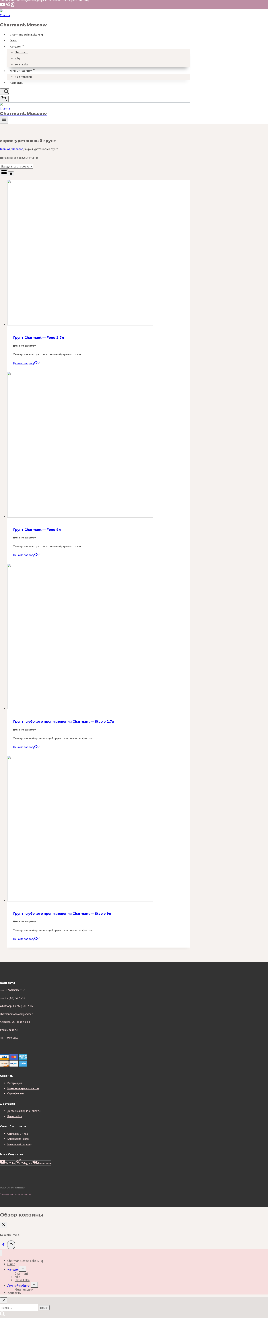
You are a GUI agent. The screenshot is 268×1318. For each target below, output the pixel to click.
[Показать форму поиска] (4, 91)
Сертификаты (15, 1093)
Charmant (21, 52)
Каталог (13, 1269)
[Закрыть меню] (1, 1253)
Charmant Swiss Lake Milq (26, 34)
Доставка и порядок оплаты (23, 1111)
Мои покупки (23, 76)
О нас (13, 40)
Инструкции (14, 1083)
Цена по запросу (23, 363)
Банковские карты (18, 1139)
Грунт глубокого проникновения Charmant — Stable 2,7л (63, 722)
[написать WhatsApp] (13, 6)
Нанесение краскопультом (23, 1088)
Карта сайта (14, 1116)
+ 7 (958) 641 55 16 (23, 1006)
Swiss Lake (21, 64)
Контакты (16, 82)
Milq (17, 58)
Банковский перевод (19, 1144)
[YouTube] (2, 6)
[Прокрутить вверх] (3, 1245)
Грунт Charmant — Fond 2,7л (38, 338)
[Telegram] (8, 6)
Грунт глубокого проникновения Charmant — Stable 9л (62, 914)
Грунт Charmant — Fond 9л (37, 530)
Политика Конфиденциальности (15, 1194)
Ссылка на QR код (17, 1133)
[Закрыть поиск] (3, 1300)
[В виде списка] (11, 173)
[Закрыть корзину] (3, 1225)
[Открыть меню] (4, 120)
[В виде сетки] (4, 172)
